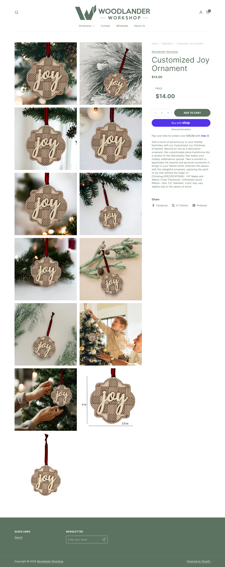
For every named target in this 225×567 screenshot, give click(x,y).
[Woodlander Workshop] (112, 12)
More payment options (181, 129)
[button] (16, 12)
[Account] (201, 12)
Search (18, 537)
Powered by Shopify (198, 561)
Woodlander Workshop (165, 51)
